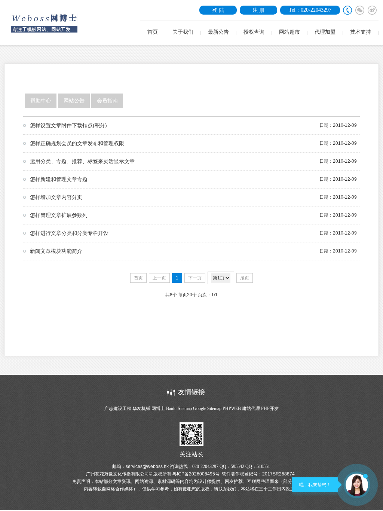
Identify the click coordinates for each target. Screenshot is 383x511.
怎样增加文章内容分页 (56, 197)
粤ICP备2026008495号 (196, 474)
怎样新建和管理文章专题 (59, 179)
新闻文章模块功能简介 (56, 251)
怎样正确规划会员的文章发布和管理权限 (77, 143)
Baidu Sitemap (179, 408)
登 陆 (218, 10)
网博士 (158, 408)
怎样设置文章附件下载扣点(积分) (68, 125)
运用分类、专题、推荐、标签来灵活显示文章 (82, 161)
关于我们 (182, 32)
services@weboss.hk (147, 466)
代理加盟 (325, 32)
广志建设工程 (117, 408)
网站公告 (74, 101)
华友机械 (141, 408)
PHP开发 (270, 408)
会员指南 (107, 101)
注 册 (258, 10)
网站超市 (289, 32)
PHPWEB (232, 408)
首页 (152, 32)
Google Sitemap (207, 408)
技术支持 (360, 32)
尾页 (244, 278)
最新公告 (218, 32)
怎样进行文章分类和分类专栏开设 (69, 233)
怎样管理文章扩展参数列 (59, 215)
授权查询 (253, 32)
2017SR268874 (278, 474)
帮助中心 (40, 101)
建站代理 (251, 408)
